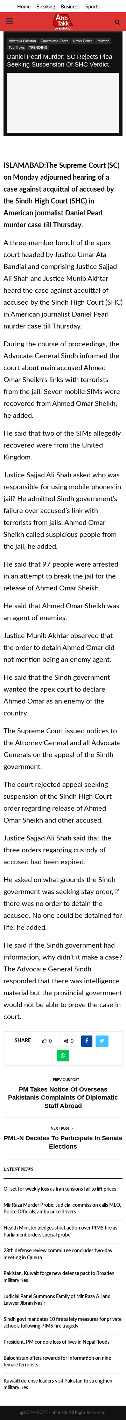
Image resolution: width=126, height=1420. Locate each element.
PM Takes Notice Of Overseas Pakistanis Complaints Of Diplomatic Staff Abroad (63, 1098)
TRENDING (38, 47)
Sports (92, 7)
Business (70, 7)
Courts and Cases (54, 41)
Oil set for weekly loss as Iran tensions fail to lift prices (60, 1189)
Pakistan (103, 41)
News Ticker (82, 41)
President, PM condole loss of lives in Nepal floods (57, 1342)
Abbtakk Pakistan (22, 41)
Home (23, 7)
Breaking (45, 7)
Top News (16, 47)
